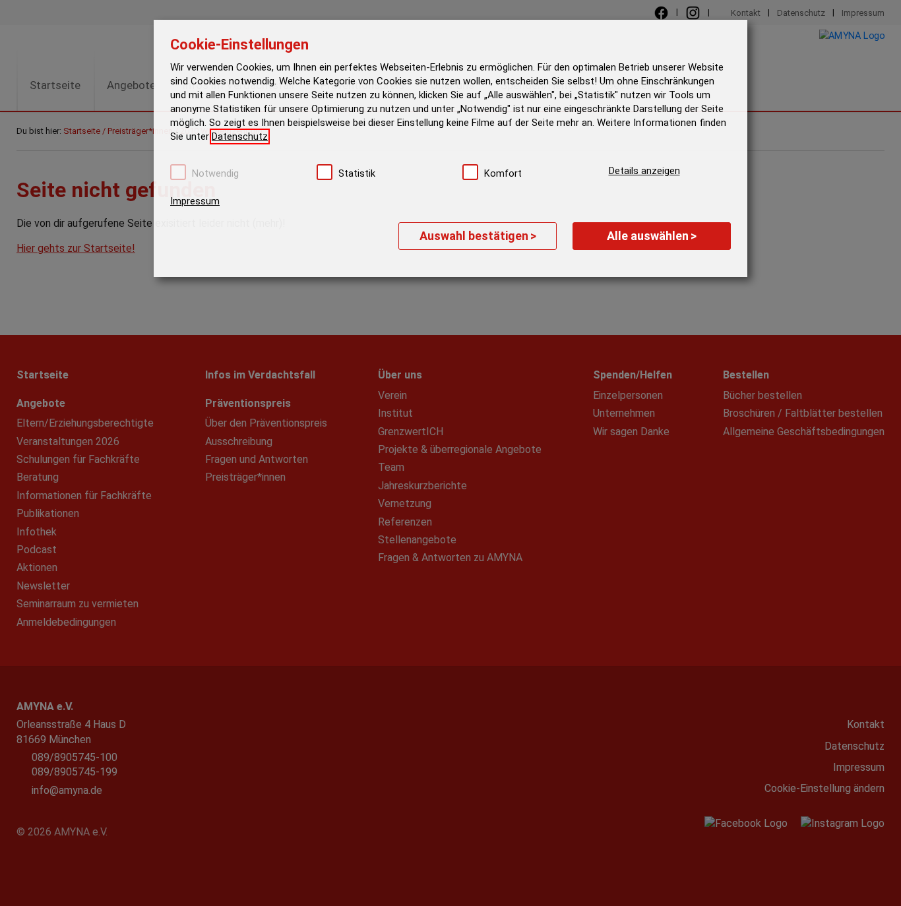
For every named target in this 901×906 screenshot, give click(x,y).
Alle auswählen (652, 236)
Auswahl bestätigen (477, 236)
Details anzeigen (644, 171)
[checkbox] (178, 172)
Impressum (195, 201)
